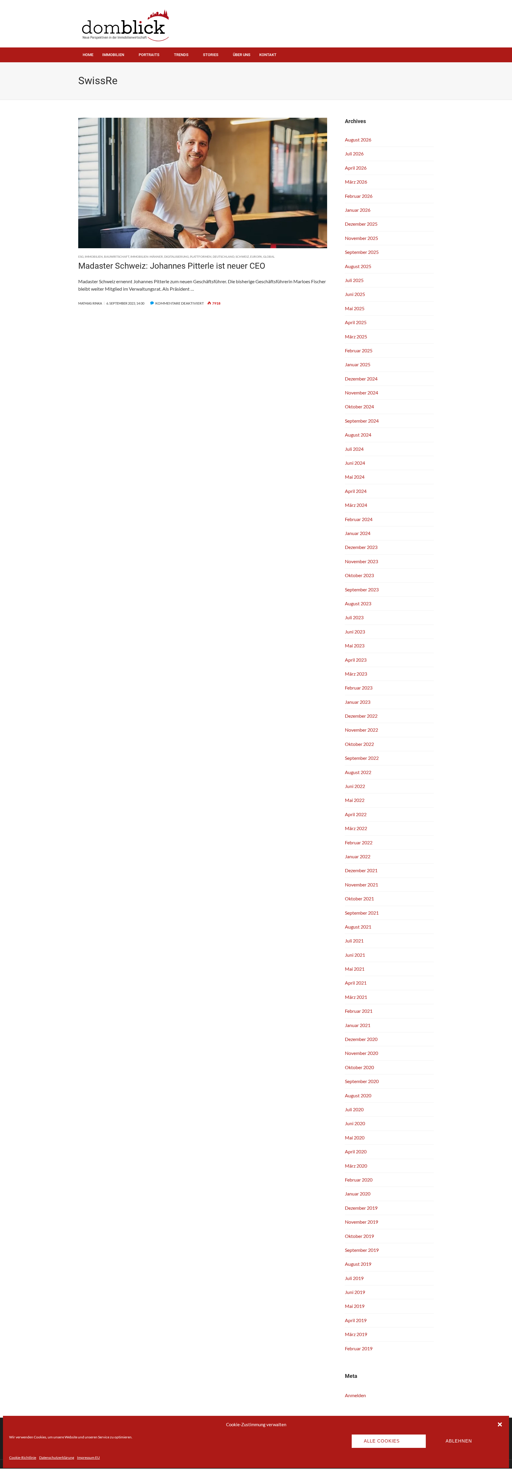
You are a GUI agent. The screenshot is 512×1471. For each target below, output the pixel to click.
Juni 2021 (355, 955)
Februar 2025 (358, 350)
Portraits (149, 54)
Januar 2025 (357, 364)
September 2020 (362, 1081)
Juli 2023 (354, 617)
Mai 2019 (354, 1306)
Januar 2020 (357, 1193)
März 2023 (356, 673)
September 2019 (362, 1250)
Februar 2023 (358, 687)
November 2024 (361, 392)
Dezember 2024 (361, 378)
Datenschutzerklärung (56, 1457)
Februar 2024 (358, 519)
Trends (181, 54)
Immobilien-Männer (146, 256)
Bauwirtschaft (116, 256)
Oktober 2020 (359, 1067)
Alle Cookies (382, 1440)
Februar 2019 (358, 1348)
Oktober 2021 (359, 898)
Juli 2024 (354, 449)
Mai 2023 (354, 645)
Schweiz (242, 256)
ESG (81, 256)
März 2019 (356, 1334)
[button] (500, 1424)
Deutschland (223, 256)
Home (88, 54)
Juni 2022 (355, 786)
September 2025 (362, 252)
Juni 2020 (355, 1123)
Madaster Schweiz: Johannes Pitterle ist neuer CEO (171, 266)
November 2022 (361, 730)
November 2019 (361, 1222)
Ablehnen (459, 1440)
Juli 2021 (354, 940)
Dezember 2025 (361, 224)
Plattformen (201, 256)
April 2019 (356, 1320)
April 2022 (356, 814)
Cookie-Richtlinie (22, 1457)
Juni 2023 (355, 631)
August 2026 (358, 139)
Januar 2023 (357, 702)
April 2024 (356, 491)
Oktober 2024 (359, 406)
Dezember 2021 (361, 870)
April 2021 (356, 983)
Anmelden (355, 1395)
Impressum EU (88, 1457)
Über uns (241, 54)
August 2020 (358, 1095)
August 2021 (358, 926)
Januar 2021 (357, 1025)
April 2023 (356, 660)
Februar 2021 (358, 1011)
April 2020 (356, 1151)
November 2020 (361, 1053)
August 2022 (358, 772)
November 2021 (361, 884)
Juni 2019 (355, 1292)
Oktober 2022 (359, 744)
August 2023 (358, 603)
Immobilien (113, 54)
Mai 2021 (354, 969)
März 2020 (356, 1165)
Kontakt (267, 54)
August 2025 (358, 266)
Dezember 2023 (361, 547)
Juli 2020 (354, 1109)
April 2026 (356, 168)
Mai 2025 (354, 308)
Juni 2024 (355, 463)
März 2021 (356, 997)
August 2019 (358, 1264)
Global (269, 256)
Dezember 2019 (361, 1208)
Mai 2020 (354, 1137)
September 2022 (362, 758)
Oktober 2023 (359, 575)
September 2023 (362, 589)
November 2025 (361, 238)
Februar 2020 (358, 1179)
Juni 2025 (355, 294)
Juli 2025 (354, 280)
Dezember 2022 (361, 716)
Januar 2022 (357, 856)
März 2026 (356, 181)
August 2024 (358, 434)
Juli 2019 (354, 1278)
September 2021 (362, 913)
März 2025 (356, 336)
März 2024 (356, 505)
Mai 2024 (354, 477)
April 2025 (356, 322)
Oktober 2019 (359, 1236)
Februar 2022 (358, 842)
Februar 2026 (358, 196)
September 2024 (362, 421)
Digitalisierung (176, 256)
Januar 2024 (357, 533)
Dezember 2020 (361, 1039)
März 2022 (356, 828)
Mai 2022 (354, 800)
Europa (256, 256)
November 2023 (361, 561)
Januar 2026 (357, 210)
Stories (210, 54)
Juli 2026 (354, 153)
